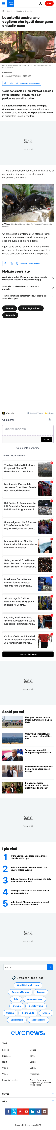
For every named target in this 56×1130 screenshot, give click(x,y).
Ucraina (17, 1006)
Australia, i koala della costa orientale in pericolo (20, 287)
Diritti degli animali (31, 308)
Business (6, 1056)
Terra (32, 1056)
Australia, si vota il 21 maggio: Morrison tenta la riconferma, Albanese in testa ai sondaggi (24, 278)
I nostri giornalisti (10, 1080)
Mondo (19, 11)
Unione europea (34, 999)
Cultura (33, 1068)
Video (5, 1074)
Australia (28, 11)
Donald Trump (36, 1006)
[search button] (50, 967)
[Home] (3, 11)
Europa (5, 1050)
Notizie (10, 11)
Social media (17, 1020)
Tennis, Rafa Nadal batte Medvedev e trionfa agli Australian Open (24, 297)
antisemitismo (38, 1020)
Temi (4, 1043)
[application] (28, 47)
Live (49, 3)
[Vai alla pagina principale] (10, 3)
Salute (33, 1062)
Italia (16, 999)
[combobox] (28, 967)
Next (4, 1062)
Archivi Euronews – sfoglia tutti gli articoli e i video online (41, 1082)
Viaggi (5, 1068)
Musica (46, 1013)
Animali (9, 308)
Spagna (10, 1013)
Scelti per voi (13, 712)
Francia (41, 992)
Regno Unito (28, 1013)
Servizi (5, 1094)
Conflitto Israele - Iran (28, 985)
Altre (4, 1101)
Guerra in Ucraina (20, 992)
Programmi (35, 1074)
